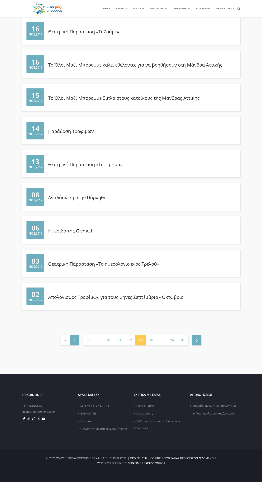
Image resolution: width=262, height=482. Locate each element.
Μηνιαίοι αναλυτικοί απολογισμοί (215, 406)
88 (88, 340)
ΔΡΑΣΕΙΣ (120, 8)
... (98, 340)
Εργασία (85, 421)
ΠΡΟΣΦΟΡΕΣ (157, 8)
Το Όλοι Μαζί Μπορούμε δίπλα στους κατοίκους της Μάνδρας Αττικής (124, 98)
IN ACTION (201, 8)
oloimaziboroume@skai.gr (38, 412)
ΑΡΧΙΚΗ (106, 8)
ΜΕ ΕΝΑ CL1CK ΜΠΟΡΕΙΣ (96, 406)
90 (108, 340)
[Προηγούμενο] (74, 340)
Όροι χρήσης (144, 413)
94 (151, 340)
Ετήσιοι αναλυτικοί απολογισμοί (214, 413)
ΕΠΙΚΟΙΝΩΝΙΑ (33, 406)
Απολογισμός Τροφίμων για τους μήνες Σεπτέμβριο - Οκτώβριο (116, 297)
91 (119, 340)
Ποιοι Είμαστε (145, 406)
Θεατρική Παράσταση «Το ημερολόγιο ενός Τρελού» (103, 264)
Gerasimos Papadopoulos (146, 463)
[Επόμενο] (196, 340)
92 (130, 340)
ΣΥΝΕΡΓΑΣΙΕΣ (180, 8)
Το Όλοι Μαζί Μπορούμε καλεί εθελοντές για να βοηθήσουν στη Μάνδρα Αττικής (135, 65)
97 (183, 340)
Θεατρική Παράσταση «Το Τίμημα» (85, 164)
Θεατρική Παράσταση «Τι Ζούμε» (83, 31)
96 (172, 340)
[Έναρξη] (65, 340)
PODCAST (138, 8)
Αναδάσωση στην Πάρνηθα (77, 197)
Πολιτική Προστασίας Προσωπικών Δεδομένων (157, 424)
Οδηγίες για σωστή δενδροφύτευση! (103, 429)
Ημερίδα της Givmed (70, 230)
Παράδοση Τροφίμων (71, 131)
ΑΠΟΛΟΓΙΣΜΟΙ (224, 8)
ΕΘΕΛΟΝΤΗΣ (88, 413)
